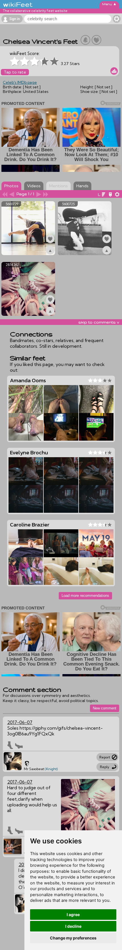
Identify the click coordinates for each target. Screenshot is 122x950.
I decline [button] (73, 926)
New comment (104, 708)
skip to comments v (98, 322)
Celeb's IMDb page (20, 82)
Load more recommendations (85, 595)
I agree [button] (73, 914)
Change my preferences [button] (73, 937)
